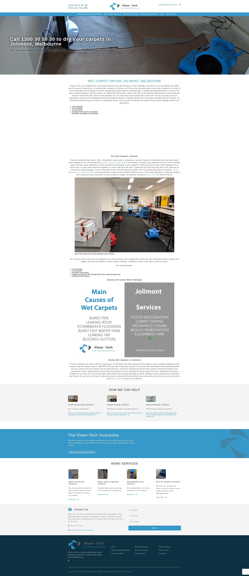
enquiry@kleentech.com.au (82, 530)
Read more (73, 499)
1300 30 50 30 (76, 526)
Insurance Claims (131, 14)
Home (113, 547)
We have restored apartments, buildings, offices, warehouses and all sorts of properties (84, 414)
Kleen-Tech (151, 175)
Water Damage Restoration (89, 14)
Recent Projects (140, 553)
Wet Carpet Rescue (112, 14)
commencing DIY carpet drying (114, 162)
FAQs (161, 14)
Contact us (171, 14)
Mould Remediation (149, 14)
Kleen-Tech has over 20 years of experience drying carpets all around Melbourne (124, 414)
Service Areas (163, 550)
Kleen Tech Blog (164, 547)
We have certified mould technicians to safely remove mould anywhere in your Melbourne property (161, 414)
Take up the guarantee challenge (80, 452)
